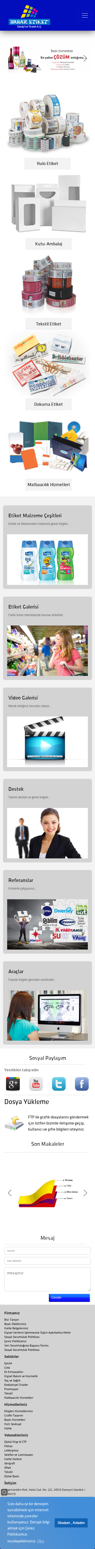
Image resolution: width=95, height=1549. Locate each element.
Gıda (7, 1367)
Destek (16, 789)
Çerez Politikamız (15, 1341)
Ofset (7, 1467)
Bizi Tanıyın (11, 1319)
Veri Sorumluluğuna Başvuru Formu (26, 1345)
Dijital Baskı (11, 1476)
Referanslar (20, 880)
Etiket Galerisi (23, 607)
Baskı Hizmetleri (14, 1420)
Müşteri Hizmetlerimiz (18, 1411)
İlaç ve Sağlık (12, 1380)
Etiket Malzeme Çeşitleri (35, 516)
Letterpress (11, 1450)
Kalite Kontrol (13, 1459)
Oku (40, 1541)
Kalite (8, 1428)
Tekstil (8, 1393)
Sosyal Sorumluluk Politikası (22, 1337)
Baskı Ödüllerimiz (15, 1324)
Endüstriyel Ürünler (16, 1385)
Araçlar (15, 971)
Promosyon (11, 1389)
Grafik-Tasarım (13, 1415)
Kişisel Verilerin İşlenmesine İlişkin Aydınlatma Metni (37, 1332)
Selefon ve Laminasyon (18, 1454)
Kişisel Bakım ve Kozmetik (21, 1376)
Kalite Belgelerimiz (16, 1328)
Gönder (56, 1297)
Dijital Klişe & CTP (15, 1442)
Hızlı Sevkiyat (12, 1424)
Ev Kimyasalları (13, 1372)
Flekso (8, 1446)
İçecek (8, 1363)
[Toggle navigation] (85, 15)
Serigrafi (9, 1463)
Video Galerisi (23, 698)
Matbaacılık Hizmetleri (18, 1397)
